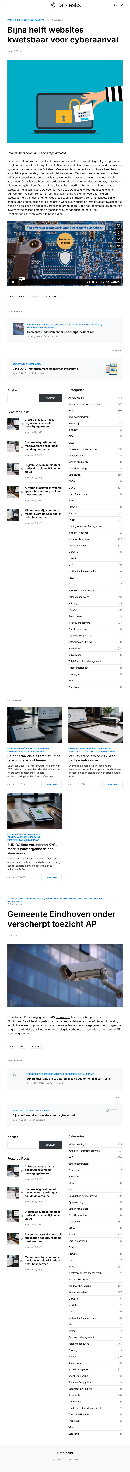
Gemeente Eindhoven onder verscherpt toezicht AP (60, 332)
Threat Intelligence (78, 667)
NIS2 (71, 577)
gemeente (36, 1046)
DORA (71, 481)
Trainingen (74, 674)
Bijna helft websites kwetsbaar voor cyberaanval (44, 1115)
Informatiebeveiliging (32, 20)
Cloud (71, 442)
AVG (62, 325)
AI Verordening (76, 397)
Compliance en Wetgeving (82, 449)
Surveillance (74, 654)
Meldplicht (74, 558)
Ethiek (71, 500)
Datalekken (13, 20)
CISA (71, 436)
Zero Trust (73, 686)
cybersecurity (17, 296)
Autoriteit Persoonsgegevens (43, 325)
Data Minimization (78, 461)
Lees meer (51, 784)
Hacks (71, 519)
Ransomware (75, 616)
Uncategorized (15, 901)
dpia (22, 1046)
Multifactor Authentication (82, 571)
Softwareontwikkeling (80, 641)
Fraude (72, 513)
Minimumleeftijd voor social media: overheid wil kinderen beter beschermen (43, 514)
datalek (34, 296)
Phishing (73, 603)
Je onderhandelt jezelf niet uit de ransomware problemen (33, 758)
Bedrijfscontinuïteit (78, 416)
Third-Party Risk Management (84, 661)
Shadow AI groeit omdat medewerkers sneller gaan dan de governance (42, 446)
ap (11, 1046)
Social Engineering (78, 629)
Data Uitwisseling (77, 468)
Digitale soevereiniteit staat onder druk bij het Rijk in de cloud (42, 468)
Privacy (72, 609)
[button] (9, 5)
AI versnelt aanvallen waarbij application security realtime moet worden (43, 491)
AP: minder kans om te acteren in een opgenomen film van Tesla (68, 1078)
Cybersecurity (33, 364)
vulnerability (52, 296)
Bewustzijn (19, 364)
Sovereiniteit (75, 648)
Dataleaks (65, 1453)
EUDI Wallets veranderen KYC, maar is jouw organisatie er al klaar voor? (32, 849)
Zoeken (13, 390)
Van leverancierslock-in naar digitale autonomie (91, 758)
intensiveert (63, 1017)
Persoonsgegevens (37, 327)
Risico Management (79, 622)
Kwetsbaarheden (77, 545)
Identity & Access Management (85, 526)
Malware (73, 551)
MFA (70, 564)
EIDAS (71, 487)
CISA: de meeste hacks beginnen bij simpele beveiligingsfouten (40, 423)
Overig (51, 327)
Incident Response (78, 532)
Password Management (81, 590)
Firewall (72, 506)
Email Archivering (77, 494)
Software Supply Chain (80, 635)
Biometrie (73, 429)
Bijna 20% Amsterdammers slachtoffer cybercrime (45, 368)
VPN (70, 680)
